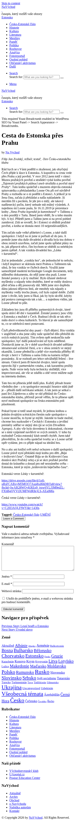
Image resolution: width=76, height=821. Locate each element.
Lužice (5, 666)
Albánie (21, 645)
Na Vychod (12, 152)
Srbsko (29, 677)
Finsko (47, 657)
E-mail (7, 583)
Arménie (42, 645)
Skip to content (11, 3)
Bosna (7, 650)
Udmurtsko (53, 682)
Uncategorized (31, 688)
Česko (17, 700)
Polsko (8, 672)
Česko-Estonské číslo (26, 514)
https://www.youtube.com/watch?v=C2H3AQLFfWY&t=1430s (22, 506)
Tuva (30, 682)
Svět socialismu (46, 678)
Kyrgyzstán (41, 661)
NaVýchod (35, 817)
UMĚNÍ (45, 514)
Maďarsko (38, 666)
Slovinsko (12, 677)
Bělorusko (42, 650)
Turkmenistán (19, 682)
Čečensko (31, 701)
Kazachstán (8, 661)
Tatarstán (63, 678)
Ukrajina (12, 687)
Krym (30, 661)
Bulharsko (23, 650)
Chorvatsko (13, 655)
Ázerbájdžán (52, 694)
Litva (53, 661)
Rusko (42, 672)
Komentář (8, 544)
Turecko (6, 682)
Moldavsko (56, 666)
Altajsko (32, 646)
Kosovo (20, 661)
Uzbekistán (47, 688)
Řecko (50, 701)
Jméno (7, 576)
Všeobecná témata (22, 694)
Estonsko (7, 17)
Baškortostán (57, 646)
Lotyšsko (66, 661)
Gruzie (57, 655)
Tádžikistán (40, 682)
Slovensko (57, 672)
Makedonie (19, 666)
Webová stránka (11, 591)
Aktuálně (8, 646)
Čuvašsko (42, 701)
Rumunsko (25, 672)
